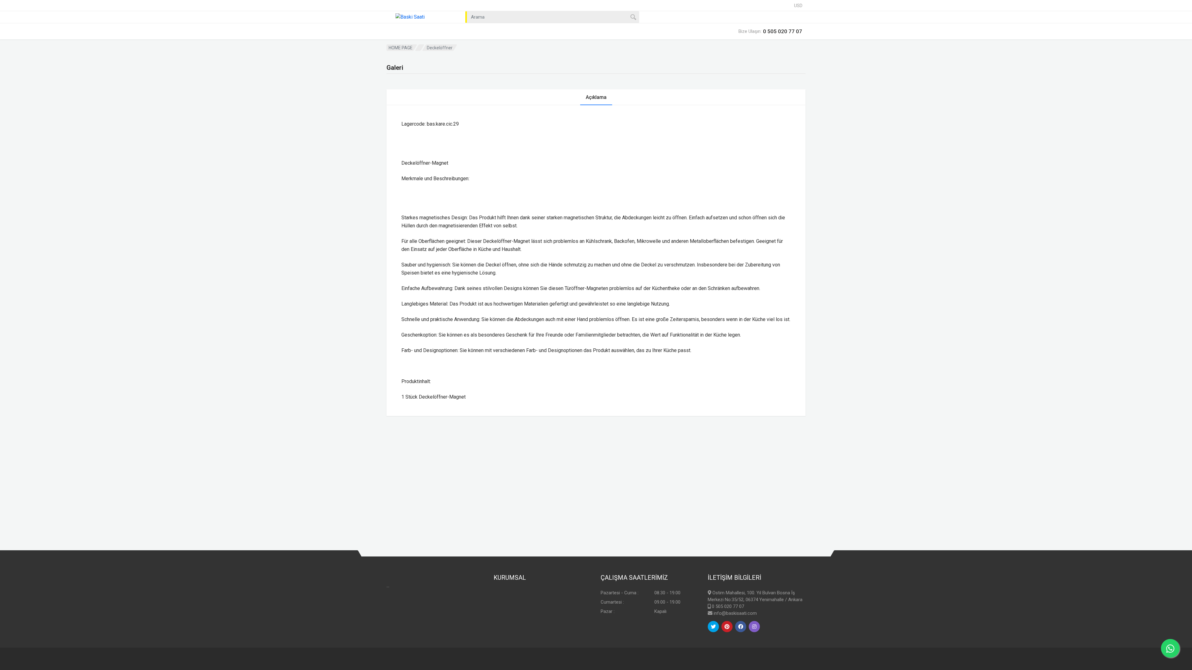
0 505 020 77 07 (728, 606)
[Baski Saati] (422, 17)
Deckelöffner (440, 47)
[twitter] (713, 626)
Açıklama (596, 97)
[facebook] (740, 626)
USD (798, 5)
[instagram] (754, 626)
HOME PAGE (401, 47)
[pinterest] (727, 626)
